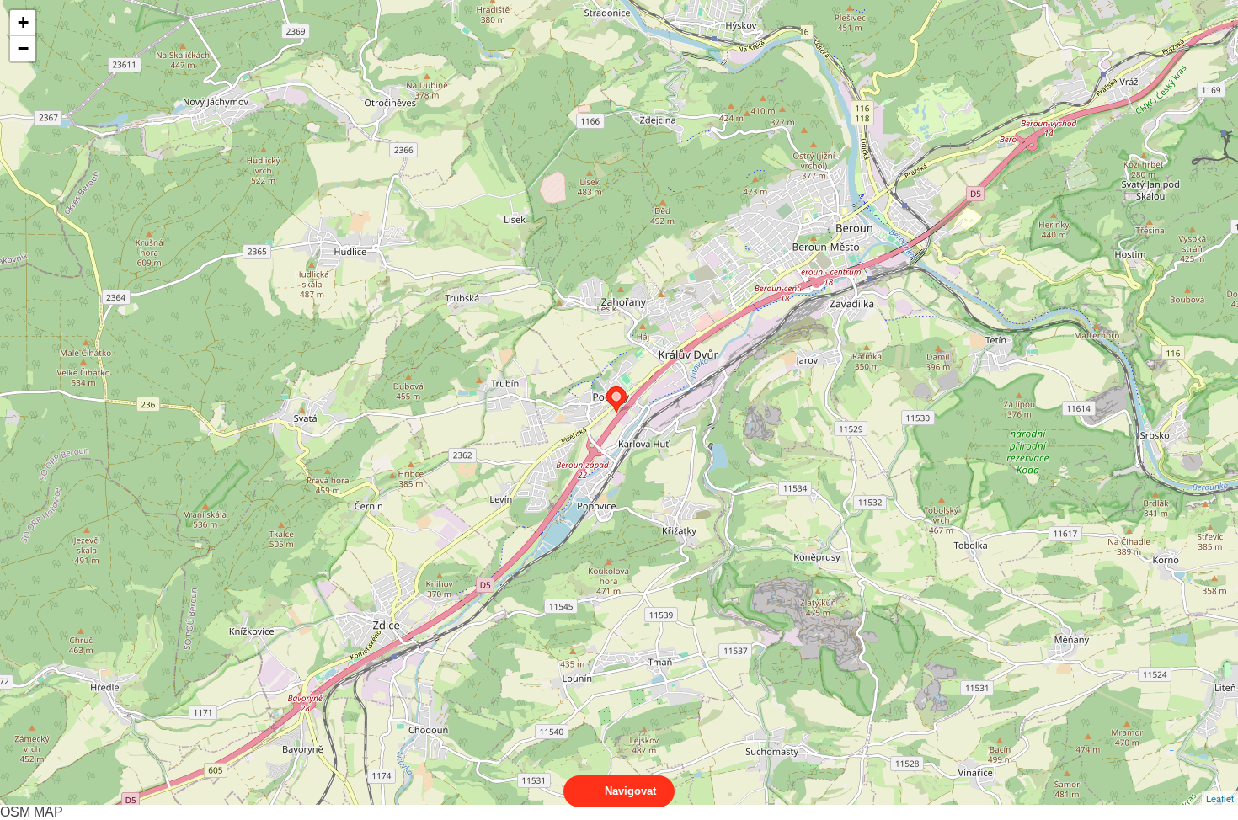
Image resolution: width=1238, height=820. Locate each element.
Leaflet (1220, 798)
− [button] (23, 48)
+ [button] (23, 22)
